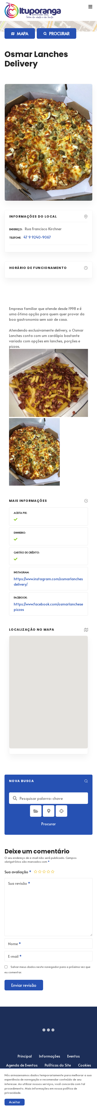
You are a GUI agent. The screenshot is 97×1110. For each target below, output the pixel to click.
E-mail (12, 957)
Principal (25, 1055)
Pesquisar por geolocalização (61, 811)
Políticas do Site (58, 1064)
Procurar (48, 823)
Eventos (73, 1055)
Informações (49, 1055)
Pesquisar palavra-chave (14, 798)
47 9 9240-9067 (37, 236)
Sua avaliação (17, 871)
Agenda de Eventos (21, 1064)
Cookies (84, 1064)
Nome (12, 944)
